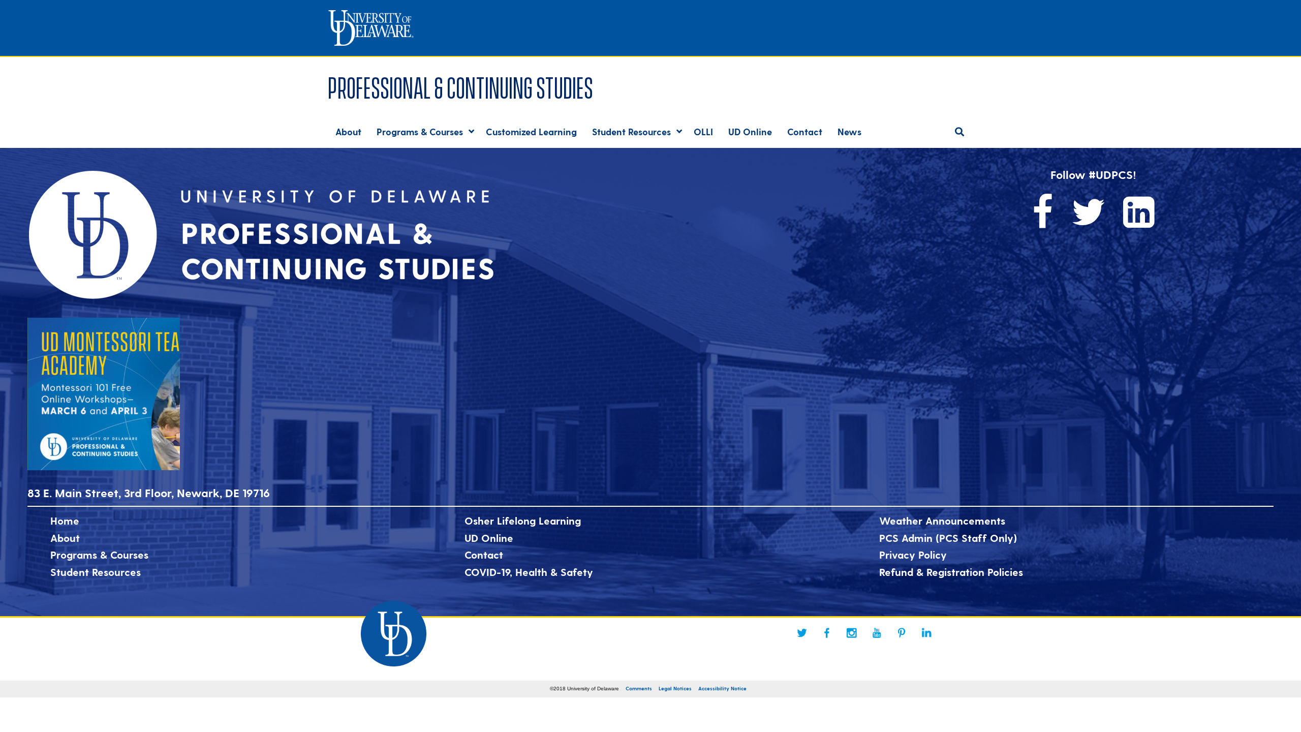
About (65, 538)
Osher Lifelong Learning (522, 520)
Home (64, 520)
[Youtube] (876, 633)
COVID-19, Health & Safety (528, 572)
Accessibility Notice (722, 688)
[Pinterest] (901, 633)
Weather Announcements (942, 520)
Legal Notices (675, 688)
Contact (483, 554)
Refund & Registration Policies (951, 572)
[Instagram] (852, 633)
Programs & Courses (99, 554)
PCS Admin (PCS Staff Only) (948, 538)
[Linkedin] (926, 633)
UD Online (488, 538)
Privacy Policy (913, 554)
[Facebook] (827, 633)
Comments (639, 688)
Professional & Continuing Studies (460, 85)
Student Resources (95, 572)
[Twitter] (802, 633)
